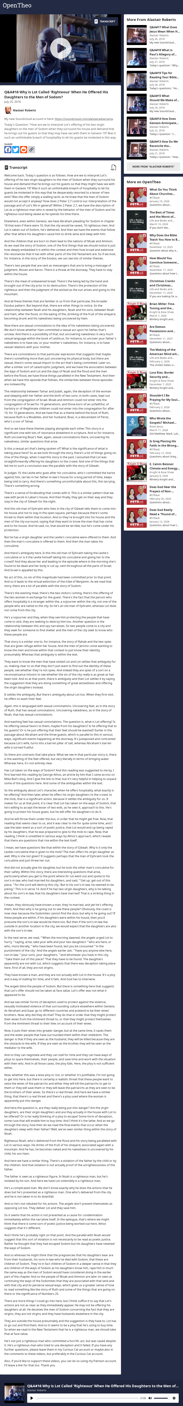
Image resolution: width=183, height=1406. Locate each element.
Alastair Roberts (36, 1390)
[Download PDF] (114, 167)
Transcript (107, 21)
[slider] (87, 1398)
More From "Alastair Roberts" (153, 166)
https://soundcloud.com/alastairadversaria (84, 119)
